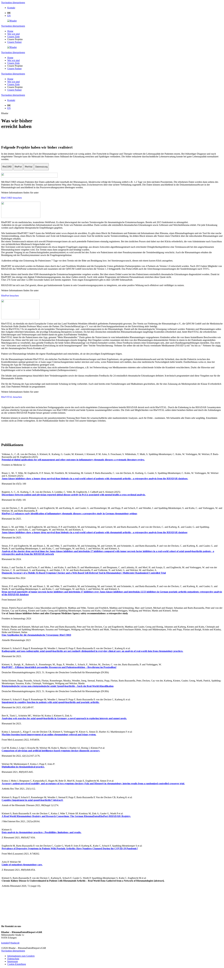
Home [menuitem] (10, 79)
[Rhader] (12, 20)
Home (10, 31)
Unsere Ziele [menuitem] (13, 84)
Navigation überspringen (13, 2)
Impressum (12, 961)
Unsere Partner (14, 42)
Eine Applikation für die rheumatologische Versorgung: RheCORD (36, 635)
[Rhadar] (12, 47)
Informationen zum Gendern (21, 956)
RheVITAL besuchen (11, 397)
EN (9, 15)
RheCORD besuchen (11, 197)
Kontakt (11, 7)
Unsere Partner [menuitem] (14, 90)
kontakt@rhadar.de (10, 943)
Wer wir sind (13, 34)
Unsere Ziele (13, 36)
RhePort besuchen (10, 295)
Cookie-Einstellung (16, 964)
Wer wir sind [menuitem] (13, 81)
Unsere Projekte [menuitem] (15, 87)
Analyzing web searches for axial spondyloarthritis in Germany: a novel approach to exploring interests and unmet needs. (64, 718)
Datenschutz (13, 958)
